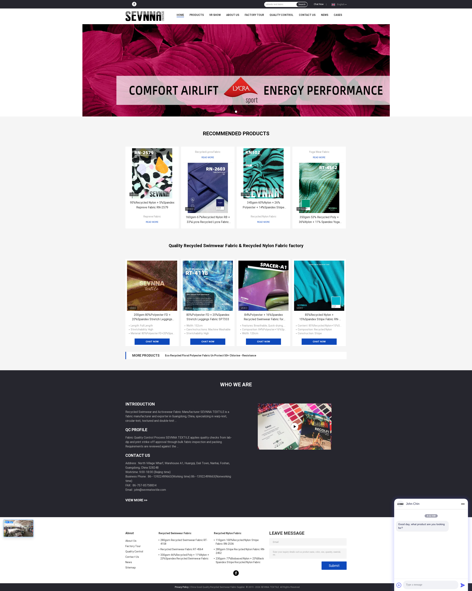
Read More (152, 222)
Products (197, 14)
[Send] (463, 585)
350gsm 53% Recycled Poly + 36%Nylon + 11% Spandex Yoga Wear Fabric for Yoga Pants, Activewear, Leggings (319, 219)
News (324, 14)
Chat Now (319, 4)
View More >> (136, 500)
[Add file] (399, 585)
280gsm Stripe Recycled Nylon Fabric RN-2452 (240, 551)
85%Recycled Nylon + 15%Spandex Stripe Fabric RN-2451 (319, 317)
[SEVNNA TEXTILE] (144, 15)
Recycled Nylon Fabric (263, 216)
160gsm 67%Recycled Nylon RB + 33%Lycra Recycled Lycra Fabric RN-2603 (208, 219)
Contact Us (307, 14)
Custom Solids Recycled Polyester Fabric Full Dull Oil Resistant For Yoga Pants (213, 355)
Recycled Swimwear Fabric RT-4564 (181, 549)
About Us (232, 14)
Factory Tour (254, 14)
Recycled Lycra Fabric (208, 151)
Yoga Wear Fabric (319, 151)
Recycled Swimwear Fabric (175, 533)
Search (302, 4)
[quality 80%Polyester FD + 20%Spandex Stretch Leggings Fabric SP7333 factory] (208, 286)
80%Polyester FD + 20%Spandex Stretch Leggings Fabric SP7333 (207, 317)
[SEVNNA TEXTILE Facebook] (134, 4)
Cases (338, 14)
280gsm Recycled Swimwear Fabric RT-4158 (184, 542)
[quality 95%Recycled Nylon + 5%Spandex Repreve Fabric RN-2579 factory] (152, 173)
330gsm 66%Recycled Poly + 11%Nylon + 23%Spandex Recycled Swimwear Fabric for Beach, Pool (184, 557)
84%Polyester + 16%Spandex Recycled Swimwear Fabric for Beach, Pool (263, 317)
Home (180, 14)
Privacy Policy (181, 587)
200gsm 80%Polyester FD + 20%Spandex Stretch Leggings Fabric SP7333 (152, 317)
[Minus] (463, 504)
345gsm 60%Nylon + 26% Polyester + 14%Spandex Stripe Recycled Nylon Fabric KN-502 (263, 205)
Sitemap (130, 567)
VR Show (215, 14)
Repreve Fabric (152, 216)
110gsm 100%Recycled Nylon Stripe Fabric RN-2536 (237, 542)
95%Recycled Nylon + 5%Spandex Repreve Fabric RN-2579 (152, 205)
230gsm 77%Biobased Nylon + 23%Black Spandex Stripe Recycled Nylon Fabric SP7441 (240, 561)
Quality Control (281, 14)
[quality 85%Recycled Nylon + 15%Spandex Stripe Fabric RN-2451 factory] (319, 286)
